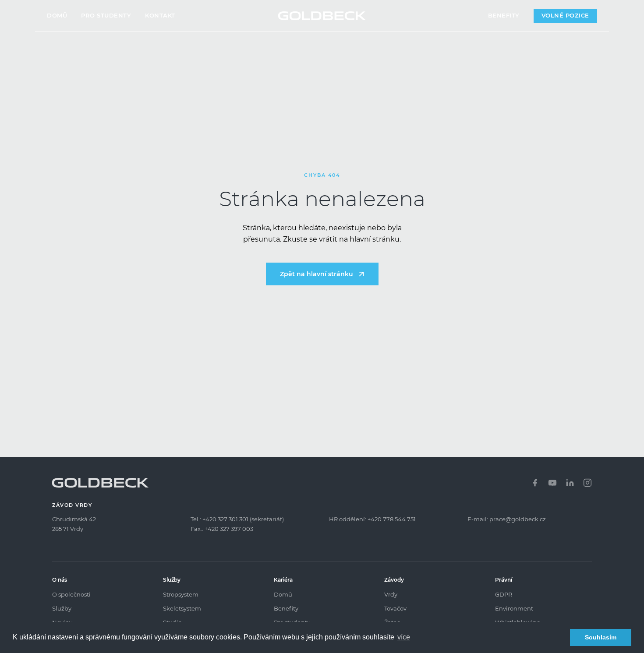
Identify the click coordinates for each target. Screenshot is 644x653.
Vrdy (390, 594)
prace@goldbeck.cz (517, 519)
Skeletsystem (182, 608)
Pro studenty (106, 15)
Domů (57, 15)
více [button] (403, 637)
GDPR (503, 594)
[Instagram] (587, 482)
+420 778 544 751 (392, 519)
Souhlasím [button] (600, 637)
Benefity (504, 15)
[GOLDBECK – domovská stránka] (322, 15)
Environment (514, 608)
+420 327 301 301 (225, 519)
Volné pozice (565, 15)
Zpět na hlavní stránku (316, 274)
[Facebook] (535, 482)
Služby (61, 608)
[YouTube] (552, 482)
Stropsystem (180, 594)
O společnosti (71, 594)
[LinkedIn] (570, 482)
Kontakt (160, 15)
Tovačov (395, 608)
